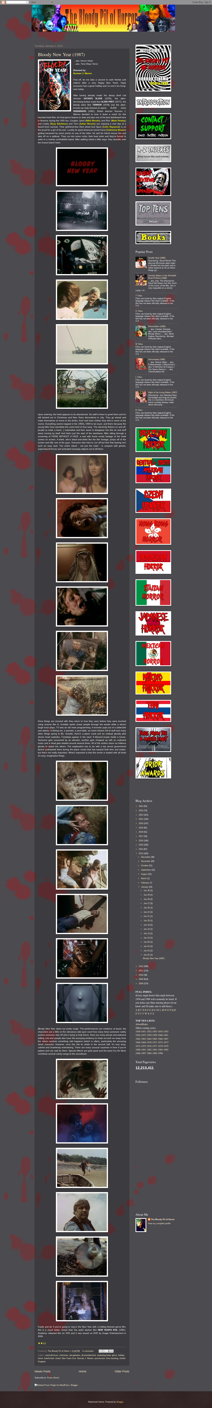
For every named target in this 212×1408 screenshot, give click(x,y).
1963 (143, 1038)
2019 (141, 828)
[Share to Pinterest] (112, 1351)
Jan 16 (147, 929)
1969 (143, 1042)
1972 (160, 1042)
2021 (141, 819)
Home (82, 1371)
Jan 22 (147, 912)
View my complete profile (159, 1223)
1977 (154, 1046)
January (145, 887)
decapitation (74, 1355)
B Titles (138, 410)
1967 (165, 1038)
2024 (141, 806)
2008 (141, 983)
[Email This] (100, 1351)
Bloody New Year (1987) (61, 54)
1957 (143, 1035)
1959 (154, 1035)
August (144, 874)
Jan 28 (147, 899)
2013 (141, 853)
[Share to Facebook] (109, 1351)
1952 (149, 1031)
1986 (137, 1053)
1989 (154, 1053)
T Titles (138, 296)
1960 (160, 1035)
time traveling (112, 1358)
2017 (141, 836)
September (146, 870)
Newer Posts (42, 1371)
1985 (165, 1049)
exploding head (104, 1355)
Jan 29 (147, 895)
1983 (154, 1049)
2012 (141, 966)
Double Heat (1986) (156, 258)
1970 (149, 1042)
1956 (137, 1035)
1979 (165, 1046)
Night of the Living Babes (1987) (162, 392)
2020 (141, 823)
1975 (143, 1046)
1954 (160, 1031)
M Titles (139, 344)
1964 (149, 1038)
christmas (63, 1355)
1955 (165, 1031)
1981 (143, 1049)
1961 (165, 1035)
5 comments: (88, 1351)
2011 (141, 970)
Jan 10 (147, 938)
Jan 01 (147, 955)
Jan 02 (147, 950)
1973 (165, 1042)
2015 (141, 845)
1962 (137, 1038)
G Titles (139, 311)
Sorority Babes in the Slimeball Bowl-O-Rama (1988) (162, 276)
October (145, 865)
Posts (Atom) (53, 1378)
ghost (114, 1355)
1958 (149, 1035)
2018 (141, 832)
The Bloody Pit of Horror (163, 1219)
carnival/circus (51, 1355)
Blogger (120, 1402)
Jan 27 (147, 903)
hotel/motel (49, 1358)
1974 (137, 1046)
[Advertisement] (153, 788)
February (145, 883)
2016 (141, 840)
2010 (141, 975)
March (144, 878)
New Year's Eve (69, 1358)
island (58, 1358)
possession (100, 1358)
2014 (141, 849)
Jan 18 (147, 925)
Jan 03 (147, 946)
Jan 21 (147, 916)
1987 (143, 1053)
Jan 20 (147, 920)
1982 (149, 1049)
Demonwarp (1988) (156, 359)
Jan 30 (147, 890)
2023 (141, 810)
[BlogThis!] (103, 1351)
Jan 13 (147, 933)
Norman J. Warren (85, 1358)
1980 (137, 1049)
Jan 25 (147, 908)
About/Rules (141, 1024)
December (146, 857)
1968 (137, 1042)
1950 (137, 1031)
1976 (149, 1046)
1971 (154, 1042)
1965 (154, 1038)
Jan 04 (147, 942)
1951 (143, 1031)
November (146, 861)
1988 (149, 1053)
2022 (141, 815)
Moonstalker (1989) (156, 326)
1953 (154, 1031)
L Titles (138, 377)
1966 (160, 1038)
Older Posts (122, 1371)
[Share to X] (106, 1351)
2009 (141, 979)
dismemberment (88, 1355)
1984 (160, 1049)
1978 (160, 1046)
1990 (160, 1053)
